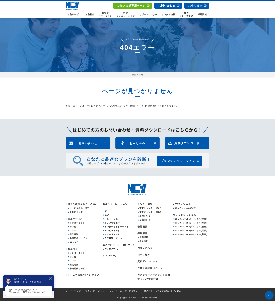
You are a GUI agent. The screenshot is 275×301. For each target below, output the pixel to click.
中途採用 (144, 241)
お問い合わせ (166, 5)
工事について (76, 212)
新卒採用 (144, 237)
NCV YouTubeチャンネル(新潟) (190, 234)
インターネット (77, 223)
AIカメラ (74, 242)
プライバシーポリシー (96, 291)
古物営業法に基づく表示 (169, 291)
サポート (144, 14)
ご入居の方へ (111, 249)
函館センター (146, 216)
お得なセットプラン (105, 14)
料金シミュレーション (125, 14)
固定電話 (74, 234)
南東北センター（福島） (152, 212)
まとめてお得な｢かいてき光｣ (84, 275)
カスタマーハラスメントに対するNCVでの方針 (154, 277)
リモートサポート (113, 219)
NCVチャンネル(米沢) (185, 208)
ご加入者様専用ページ (131, 5)
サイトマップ (74, 291)
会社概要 (143, 226)
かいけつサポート (113, 223)
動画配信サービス (78, 238)
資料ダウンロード (187, 143)
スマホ (73, 230)
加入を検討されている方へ (83, 204)
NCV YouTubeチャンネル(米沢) (190, 223)
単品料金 (90, 14)
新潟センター (146, 220)
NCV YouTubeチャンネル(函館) (190, 230)
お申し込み (195, 5)
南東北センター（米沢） (152, 208)
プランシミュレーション (178, 160)
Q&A (155, 14)
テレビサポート (112, 230)
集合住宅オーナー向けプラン (119, 245)
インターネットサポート (117, 226)
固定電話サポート (113, 238)
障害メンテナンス (186, 14)
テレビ (73, 226)
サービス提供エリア (80, 208)
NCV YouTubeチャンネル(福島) (190, 226)
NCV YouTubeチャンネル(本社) (190, 219)
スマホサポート (112, 234)
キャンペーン (110, 255)
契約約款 (148, 291)
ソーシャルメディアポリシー (125, 291)
